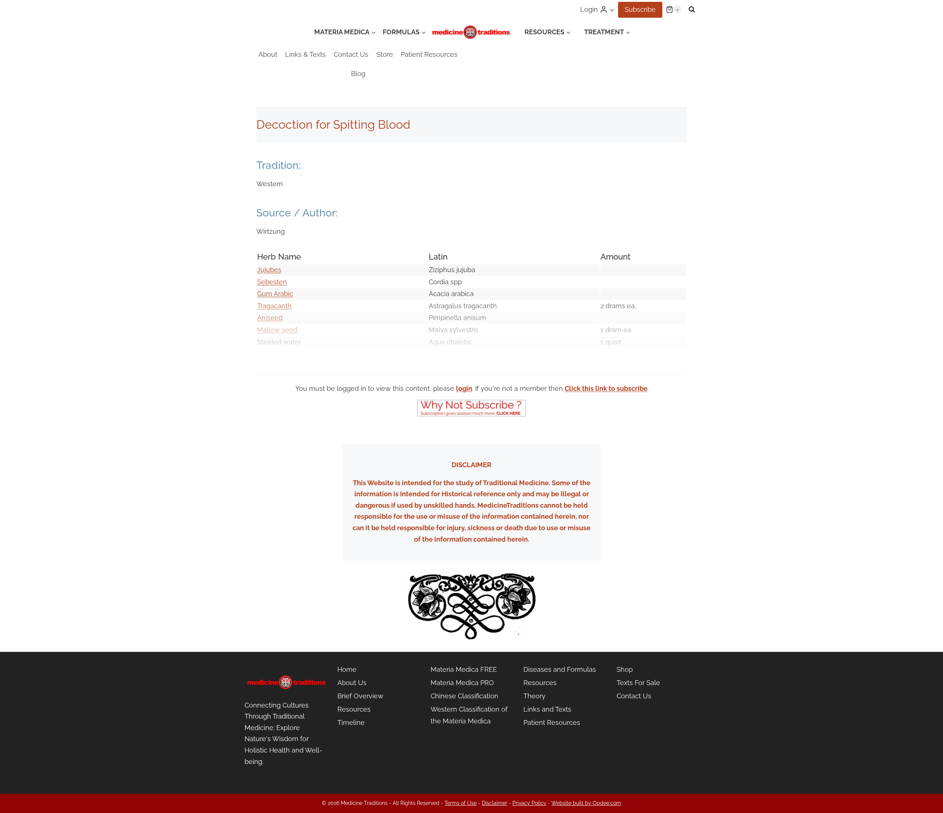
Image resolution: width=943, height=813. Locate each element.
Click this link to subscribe (606, 388)
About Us (352, 683)
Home (347, 669)
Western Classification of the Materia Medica (469, 715)
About (268, 54)
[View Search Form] (691, 9)
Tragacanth (274, 306)
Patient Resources (429, 54)
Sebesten (272, 282)
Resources (354, 709)
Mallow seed (277, 330)
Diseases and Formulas (559, 669)
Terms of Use (461, 803)
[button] (611, 10)
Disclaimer (494, 803)
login (464, 388)
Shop (625, 669)
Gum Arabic (275, 294)
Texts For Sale (638, 683)
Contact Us (351, 54)
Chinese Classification (464, 696)
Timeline (351, 722)
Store (384, 54)
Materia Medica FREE (464, 669)
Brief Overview (360, 696)
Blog (358, 73)
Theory (534, 696)
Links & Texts (305, 54)
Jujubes (269, 270)
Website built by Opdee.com (586, 803)
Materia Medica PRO (462, 683)
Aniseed (270, 318)
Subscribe (640, 9)
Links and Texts (547, 709)
